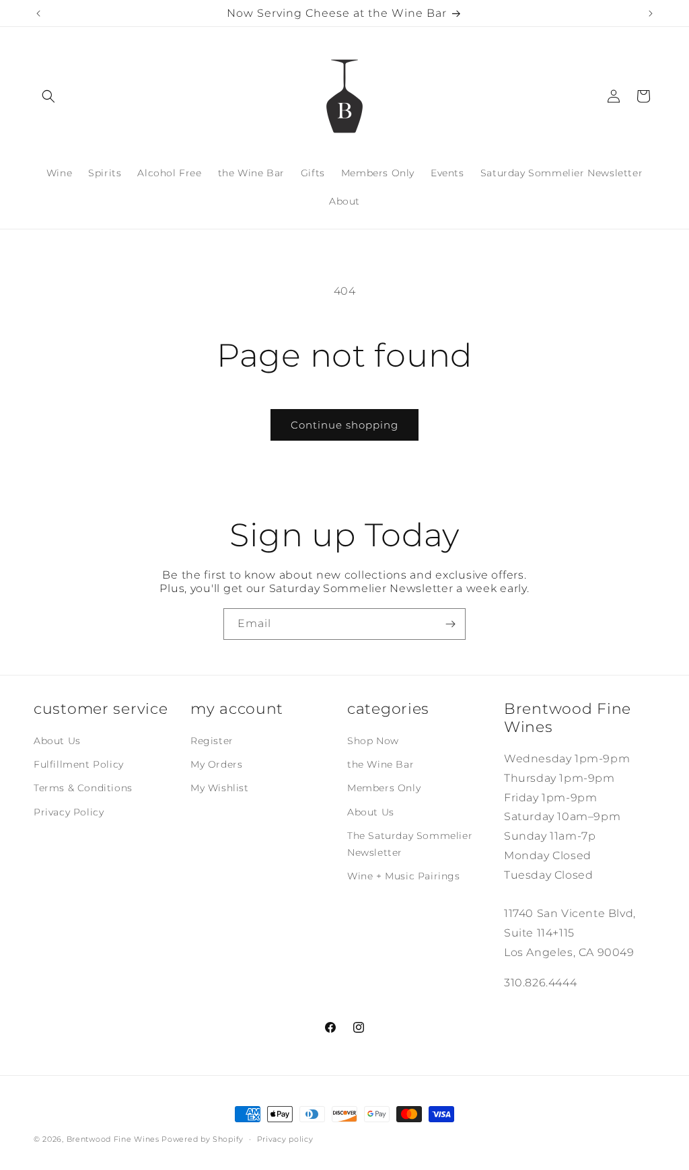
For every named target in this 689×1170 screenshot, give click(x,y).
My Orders (216, 764)
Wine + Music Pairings (403, 876)
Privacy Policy (69, 812)
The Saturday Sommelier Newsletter (409, 844)
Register (211, 741)
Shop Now (373, 741)
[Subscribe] (450, 624)
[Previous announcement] (38, 13)
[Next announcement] (650, 13)
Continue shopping (344, 424)
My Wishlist (219, 788)
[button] (48, 96)
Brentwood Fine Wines (113, 1139)
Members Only (384, 788)
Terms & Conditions (83, 788)
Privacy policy (285, 1139)
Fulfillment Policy (79, 764)
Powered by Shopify (202, 1139)
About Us (57, 741)
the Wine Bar (380, 764)
